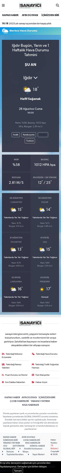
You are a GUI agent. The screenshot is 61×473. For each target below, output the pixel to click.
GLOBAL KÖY (9, 449)
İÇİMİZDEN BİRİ (50, 15)
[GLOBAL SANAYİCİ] (30, 5)
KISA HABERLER (30, 405)
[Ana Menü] (3, 5)
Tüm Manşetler (42, 375)
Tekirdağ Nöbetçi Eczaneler (12, 355)
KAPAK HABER (10, 15)
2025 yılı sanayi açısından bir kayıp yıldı (26, 23)
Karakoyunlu (29, 135)
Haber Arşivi (41, 382)
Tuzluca (30, 141)
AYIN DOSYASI (30, 15)
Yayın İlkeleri (38, 455)
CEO (5, 446)
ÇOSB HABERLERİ (19, 401)
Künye (25, 452)
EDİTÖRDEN (18, 446)
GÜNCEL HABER (37, 446)
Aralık (15, 135)
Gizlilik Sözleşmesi (33, 449)
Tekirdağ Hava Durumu (46, 354)
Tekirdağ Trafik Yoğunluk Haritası (45, 366)
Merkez (43, 135)
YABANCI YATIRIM (40, 401)
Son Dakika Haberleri (15, 382)
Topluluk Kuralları (15, 455)
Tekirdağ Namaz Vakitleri (12, 366)
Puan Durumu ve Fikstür (16, 375)
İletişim (10, 452)
